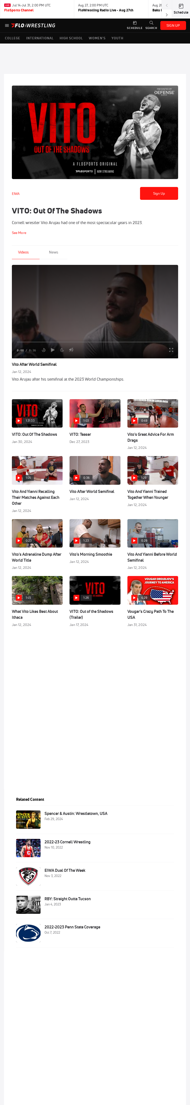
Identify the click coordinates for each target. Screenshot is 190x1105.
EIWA (16, 194)
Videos (23, 252)
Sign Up (159, 193)
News (53, 252)
